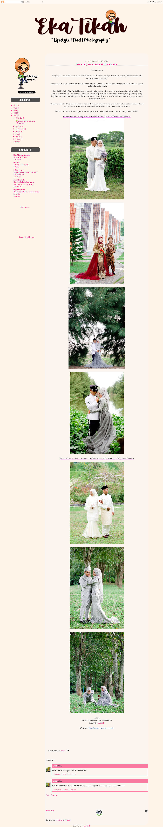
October (19, 126)
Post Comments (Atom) (63, 820)
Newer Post (50, 811)
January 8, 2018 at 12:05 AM (64, 774)
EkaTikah (87, 826)
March (18, 136)
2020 (15, 108)
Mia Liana (16, 163)
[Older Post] (146, 812)
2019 (15, 110)
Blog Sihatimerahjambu (21, 155)
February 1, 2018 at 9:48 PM (64, 790)
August (18, 131)
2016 (15, 142)
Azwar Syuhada (19, 180)
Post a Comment (51, 795)
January (19, 139)
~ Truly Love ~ (18, 170)
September (20, 129)
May (17, 134)
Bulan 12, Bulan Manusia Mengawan (26, 122)
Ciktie (55, 766)
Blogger (31, 237)
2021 (15, 105)
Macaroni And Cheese (20, 157)
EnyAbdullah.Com (19, 190)
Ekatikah (101, 723)
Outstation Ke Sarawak (20, 165)
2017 (15, 116)
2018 (15, 113)
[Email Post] (67, 750)
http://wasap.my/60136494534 (101, 728)
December (19, 118)
